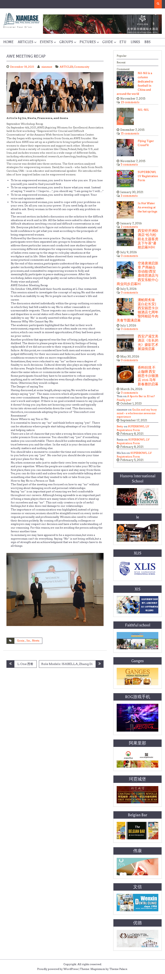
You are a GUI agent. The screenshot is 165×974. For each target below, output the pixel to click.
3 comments (129, 195)
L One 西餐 (25, 664)
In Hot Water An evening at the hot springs (147, 207)
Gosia (20, 640)
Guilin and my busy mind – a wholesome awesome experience (137, 413)
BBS (147, 42)
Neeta (35, 640)
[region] (102, 24)
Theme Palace (118, 969)
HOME (8, 42)
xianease (46, 66)
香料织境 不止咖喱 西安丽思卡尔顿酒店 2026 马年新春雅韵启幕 (148, 376)
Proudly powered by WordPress (57, 969)
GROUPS (66, 42)
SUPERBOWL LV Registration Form (148, 176)
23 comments (130, 102)
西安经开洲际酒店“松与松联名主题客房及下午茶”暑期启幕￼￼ (148, 239)
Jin (28, 640)
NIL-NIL (143, 110)
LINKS (135, 42)
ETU (122, 42)
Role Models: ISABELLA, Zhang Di (67, 664)
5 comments (129, 164)
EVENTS (46, 42)
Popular (122, 55)
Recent (121, 62)
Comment (123, 69)
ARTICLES (25, 42)
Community (81, 66)
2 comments (129, 226)
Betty (120, 426)
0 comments (129, 256)
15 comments (130, 133)
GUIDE (107, 42)
